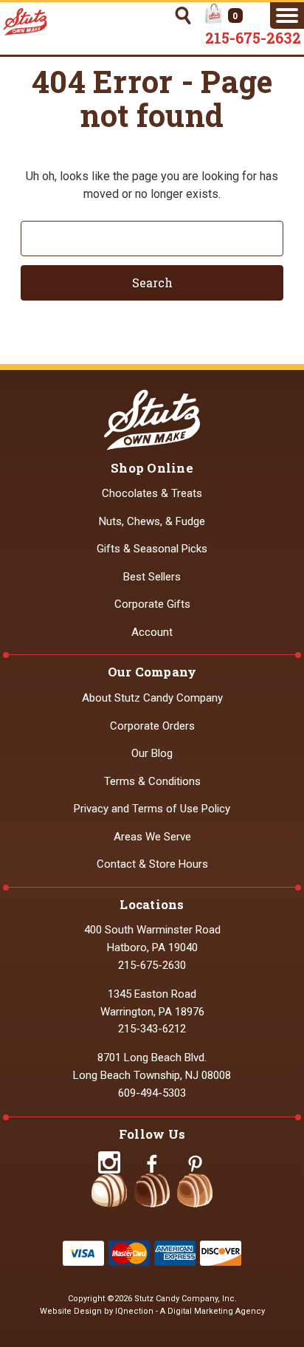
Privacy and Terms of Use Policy (152, 808)
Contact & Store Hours (152, 864)
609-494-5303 (152, 1093)
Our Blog (152, 753)
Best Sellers (152, 576)
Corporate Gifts (152, 604)
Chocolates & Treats (152, 493)
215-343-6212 (152, 1028)
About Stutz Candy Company (152, 698)
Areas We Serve (152, 836)
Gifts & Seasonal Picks (152, 548)
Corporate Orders (152, 726)
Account (152, 632)
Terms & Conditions (152, 781)
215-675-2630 (152, 965)
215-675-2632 (253, 37)
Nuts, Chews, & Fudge (152, 521)
